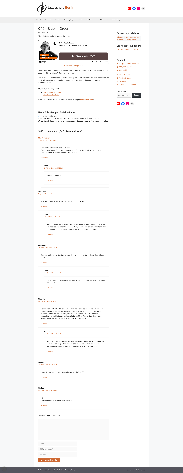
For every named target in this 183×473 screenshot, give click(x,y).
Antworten (44, 157)
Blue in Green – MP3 (51, 95)
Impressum (130, 470)
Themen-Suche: (123, 91)
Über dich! (122, 70)
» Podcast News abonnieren (128, 37)
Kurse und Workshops (86, 20)
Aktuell (38, 20)
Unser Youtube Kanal (126, 75)
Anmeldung (116, 20)
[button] (4, 469)
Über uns (103, 20)
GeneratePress (70, 470)
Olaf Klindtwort (44, 138)
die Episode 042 (86, 100)
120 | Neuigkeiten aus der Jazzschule (131, 50)
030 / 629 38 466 (125, 67)
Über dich (48, 20)
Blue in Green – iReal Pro (52, 92)
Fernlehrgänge (68, 20)
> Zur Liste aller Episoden (73, 66)
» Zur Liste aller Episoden (126, 40)
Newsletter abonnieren (127, 85)
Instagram (122, 81)
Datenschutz (140, 470)
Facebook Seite (124, 78)
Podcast (57, 20)
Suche (136, 95)
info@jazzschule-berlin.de (128, 64)
